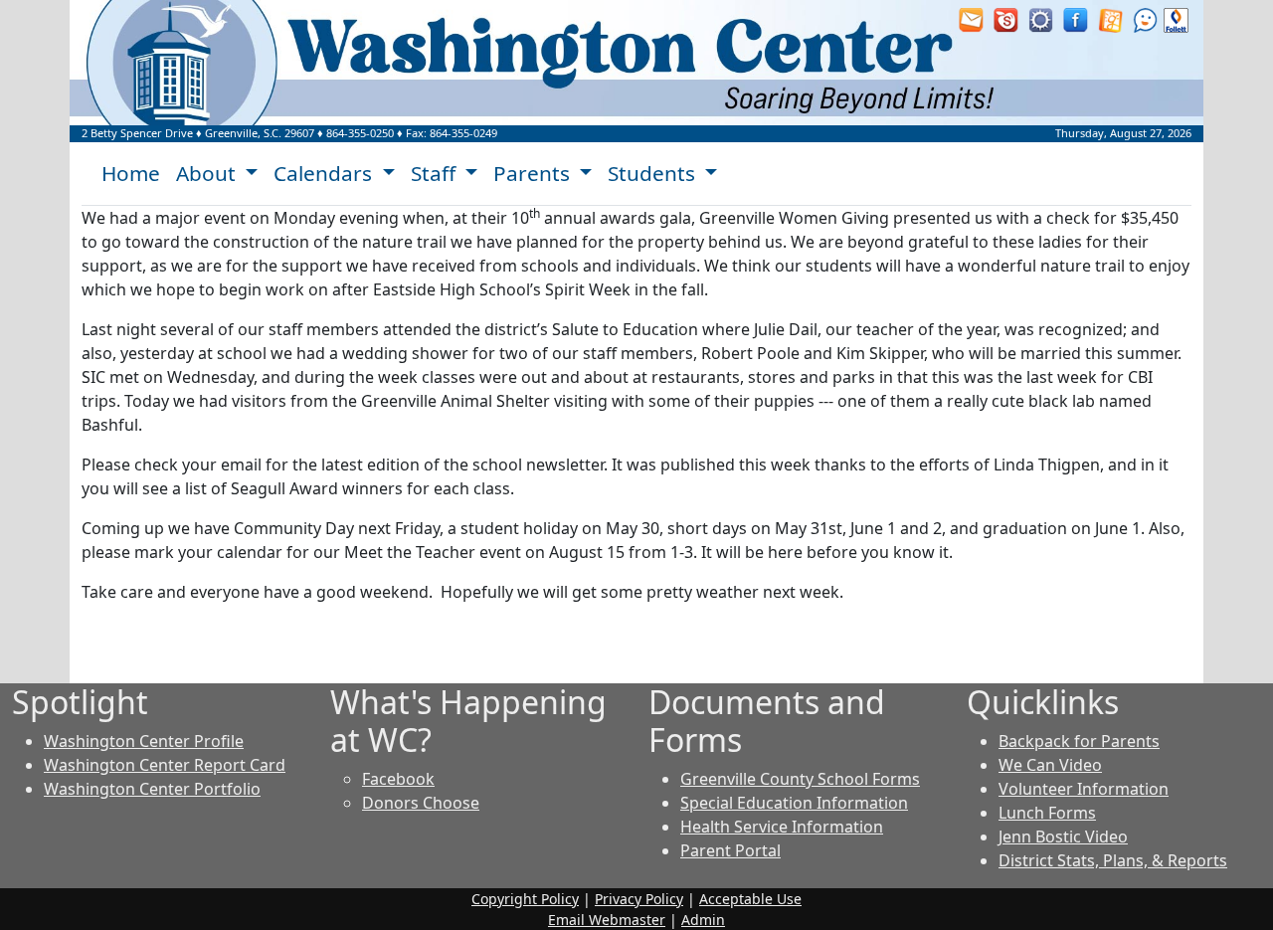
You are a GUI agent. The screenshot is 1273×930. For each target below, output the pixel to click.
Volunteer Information (1084, 789)
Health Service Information (781, 826)
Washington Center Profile (144, 741)
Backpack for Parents (1079, 741)
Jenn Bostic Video (1063, 836)
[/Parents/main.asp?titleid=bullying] (1145, 19)
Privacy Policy (639, 898)
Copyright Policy (525, 898)
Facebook (398, 779)
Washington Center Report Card (164, 765)
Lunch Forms (1047, 813)
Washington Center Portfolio (152, 789)
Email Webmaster (606, 919)
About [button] (208, 173)
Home (130, 173)
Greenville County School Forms (800, 779)
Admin (703, 919)
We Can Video (1050, 765)
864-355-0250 (360, 132)
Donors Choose (420, 803)
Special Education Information (794, 803)
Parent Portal (730, 850)
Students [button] (654, 173)
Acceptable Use (750, 898)
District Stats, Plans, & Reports (1113, 860)
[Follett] (1176, 19)
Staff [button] (435, 173)
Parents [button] (534, 173)
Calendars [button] (325, 173)
